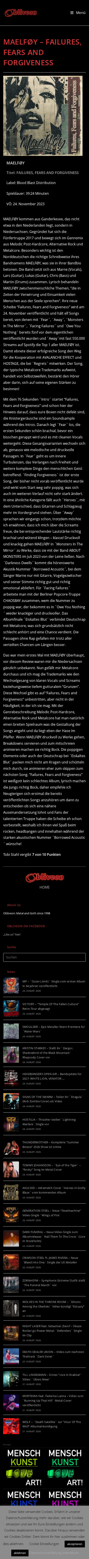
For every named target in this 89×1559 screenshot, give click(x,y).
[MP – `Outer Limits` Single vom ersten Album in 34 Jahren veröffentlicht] (11, 986)
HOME (45, 887)
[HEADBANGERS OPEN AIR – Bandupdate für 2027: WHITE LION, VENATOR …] (11, 1078)
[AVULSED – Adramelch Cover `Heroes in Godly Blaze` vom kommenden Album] (11, 1192)
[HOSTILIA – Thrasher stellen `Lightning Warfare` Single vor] (11, 1124)
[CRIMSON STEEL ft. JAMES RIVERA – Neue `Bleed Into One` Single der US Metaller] (11, 1262)
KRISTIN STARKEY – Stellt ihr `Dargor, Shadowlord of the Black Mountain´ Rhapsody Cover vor (47, 1052)
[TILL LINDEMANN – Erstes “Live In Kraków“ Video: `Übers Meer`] (11, 1379)
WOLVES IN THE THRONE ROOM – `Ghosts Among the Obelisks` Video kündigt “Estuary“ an (53, 1306)
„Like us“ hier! (12, 934)
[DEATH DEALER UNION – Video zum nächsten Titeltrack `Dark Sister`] (11, 1356)
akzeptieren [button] (74, 1544)
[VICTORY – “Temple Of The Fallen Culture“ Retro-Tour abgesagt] (11, 1008)
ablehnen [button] (20, 1553)
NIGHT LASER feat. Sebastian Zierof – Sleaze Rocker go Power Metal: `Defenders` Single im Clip (52, 1330)
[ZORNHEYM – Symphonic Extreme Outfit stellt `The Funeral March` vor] (11, 1285)
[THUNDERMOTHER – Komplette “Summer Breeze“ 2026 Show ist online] (11, 1146)
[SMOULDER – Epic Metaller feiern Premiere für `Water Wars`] (11, 1031)
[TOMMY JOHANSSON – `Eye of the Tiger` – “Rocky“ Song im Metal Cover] (11, 1169)
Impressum (70, 1552)
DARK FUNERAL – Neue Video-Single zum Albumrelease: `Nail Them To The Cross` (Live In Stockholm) (53, 1236)
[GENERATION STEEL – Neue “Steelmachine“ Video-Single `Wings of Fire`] (11, 1215)
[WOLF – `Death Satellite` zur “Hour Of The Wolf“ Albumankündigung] (11, 1426)
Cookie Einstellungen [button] (44, 1544)
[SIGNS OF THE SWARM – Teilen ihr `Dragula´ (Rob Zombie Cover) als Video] (11, 1101)
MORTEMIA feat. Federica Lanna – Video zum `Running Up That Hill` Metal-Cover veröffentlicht (52, 1400)
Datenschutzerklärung (45, 1552)
